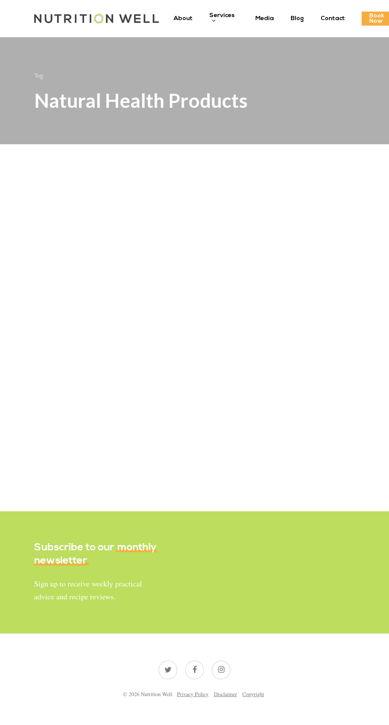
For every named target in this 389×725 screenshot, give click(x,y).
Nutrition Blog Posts (71, 320)
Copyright (253, 694)
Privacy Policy (193, 694)
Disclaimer (225, 694)
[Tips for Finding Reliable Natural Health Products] (84, 362)
